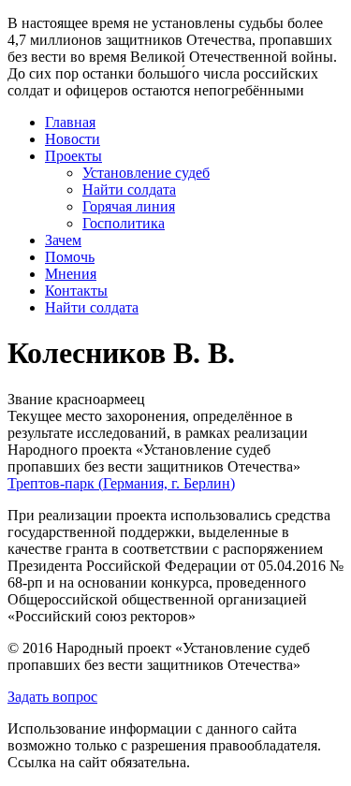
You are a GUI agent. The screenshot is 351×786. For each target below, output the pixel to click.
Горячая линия (128, 206)
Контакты (76, 290)
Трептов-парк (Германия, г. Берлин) (121, 483)
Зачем (63, 240)
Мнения (70, 274)
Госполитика (123, 223)
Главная (70, 122)
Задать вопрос (52, 697)
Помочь (70, 257)
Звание (29, 399)
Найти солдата (129, 189)
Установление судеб (146, 173)
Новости (72, 139)
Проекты (73, 156)
